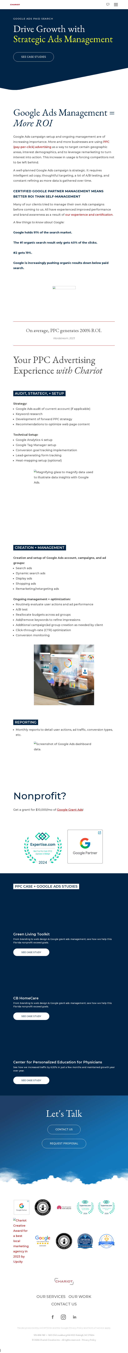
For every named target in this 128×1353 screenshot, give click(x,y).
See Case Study (31, 952)
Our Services (51, 1296)
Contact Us (64, 1129)
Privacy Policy (76, 1328)
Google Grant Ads (70, 809)
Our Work (80, 1296)
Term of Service (96, 1328)
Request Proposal (64, 1143)
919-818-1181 (39, 1335)
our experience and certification (89, 214)
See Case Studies (33, 56)
